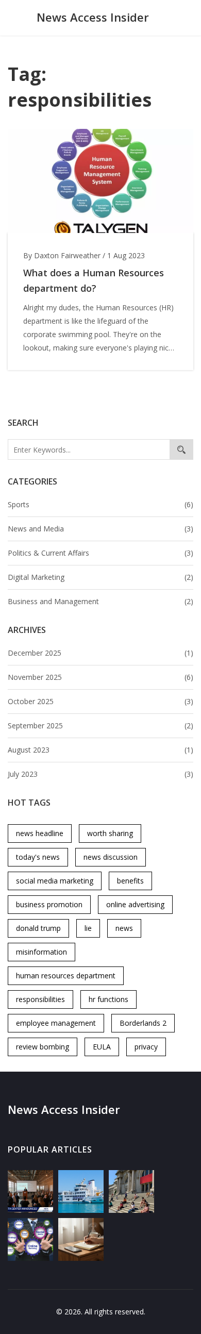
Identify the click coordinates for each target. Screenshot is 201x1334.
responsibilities (40, 999)
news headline (39, 833)
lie (88, 928)
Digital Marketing (100, 577)
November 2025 (100, 677)
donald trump (38, 928)
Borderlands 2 (143, 1023)
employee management (56, 1023)
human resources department (65, 975)
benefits (130, 881)
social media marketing (54, 881)
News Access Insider (93, 17)
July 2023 (100, 774)
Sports (100, 504)
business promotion (49, 904)
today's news (38, 857)
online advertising (135, 904)
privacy (146, 1047)
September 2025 (100, 725)
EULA (102, 1047)
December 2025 (100, 653)
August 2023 (100, 750)
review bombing (42, 1047)
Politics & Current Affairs (100, 553)
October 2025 (100, 701)
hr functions (108, 999)
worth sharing (110, 833)
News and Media (100, 528)
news (124, 928)
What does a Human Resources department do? (93, 280)
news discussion (110, 857)
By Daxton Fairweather (61, 255)
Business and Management (100, 601)
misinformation (41, 952)
